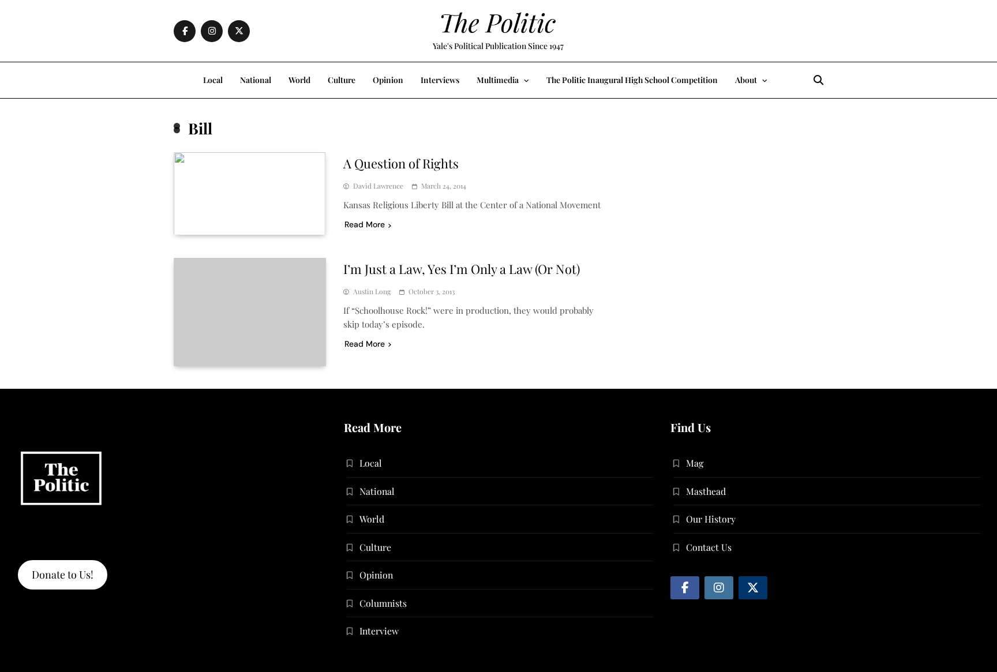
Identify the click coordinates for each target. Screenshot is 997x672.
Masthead (706, 491)
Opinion (388, 79)
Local (213, 79)
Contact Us (709, 547)
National (255, 79)
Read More (364, 224)
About (746, 79)
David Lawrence (378, 186)
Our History (711, 519)
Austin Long (372, 291)
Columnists (383, 603)
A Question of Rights (401, 163)
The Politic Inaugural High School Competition (632, 79)
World (299, 79)
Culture (341, 79)
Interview (379, 631)
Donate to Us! (62, 574)
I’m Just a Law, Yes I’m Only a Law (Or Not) (461, 268)
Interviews (440, 79)
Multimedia (498, 79)
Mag (694, 463)
